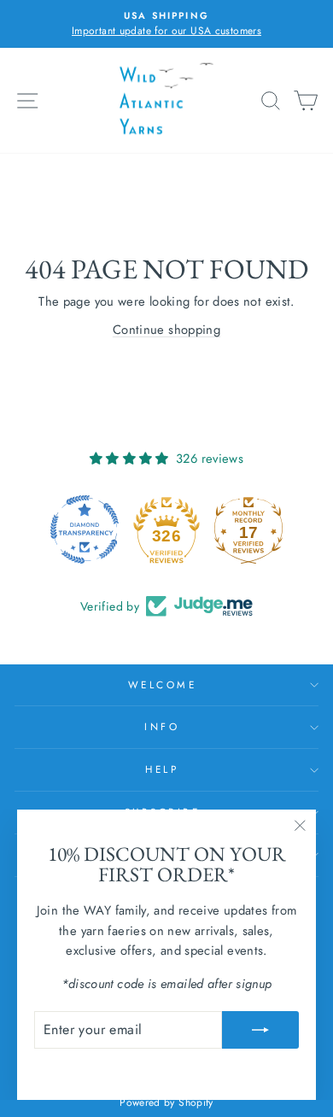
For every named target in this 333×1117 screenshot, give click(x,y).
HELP (161, 769)
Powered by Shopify (166, 1102)
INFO (161, 726)
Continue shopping (166, 329)
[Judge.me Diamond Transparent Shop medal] (84, 529)
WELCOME (162, 684)
